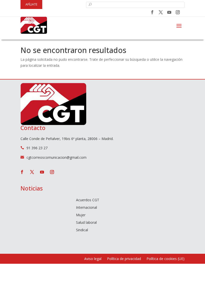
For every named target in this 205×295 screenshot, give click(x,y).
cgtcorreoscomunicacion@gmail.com (56, 157)
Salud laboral (86, 223)
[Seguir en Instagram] (178, 12)
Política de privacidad (124, 259)
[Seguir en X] (160, 12)
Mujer (81, 215)
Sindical (82, 230)
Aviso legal (93, 259)
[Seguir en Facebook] (152, 12)
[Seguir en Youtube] (169, 12)
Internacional (86, 208)
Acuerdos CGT (87, 200)
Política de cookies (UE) (165, 259)
